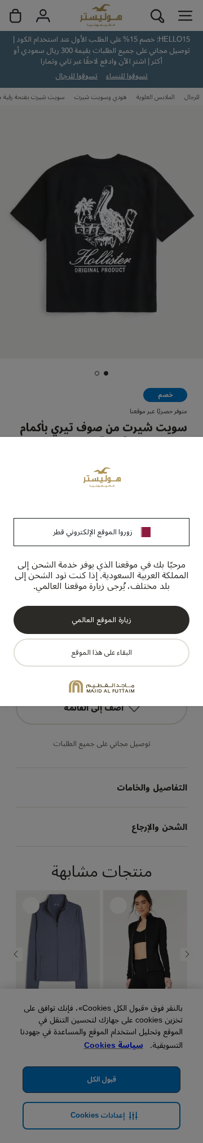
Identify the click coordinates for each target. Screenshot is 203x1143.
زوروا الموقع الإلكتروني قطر (93, 532)
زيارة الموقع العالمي (101, 620)
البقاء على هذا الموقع (101, 652)
